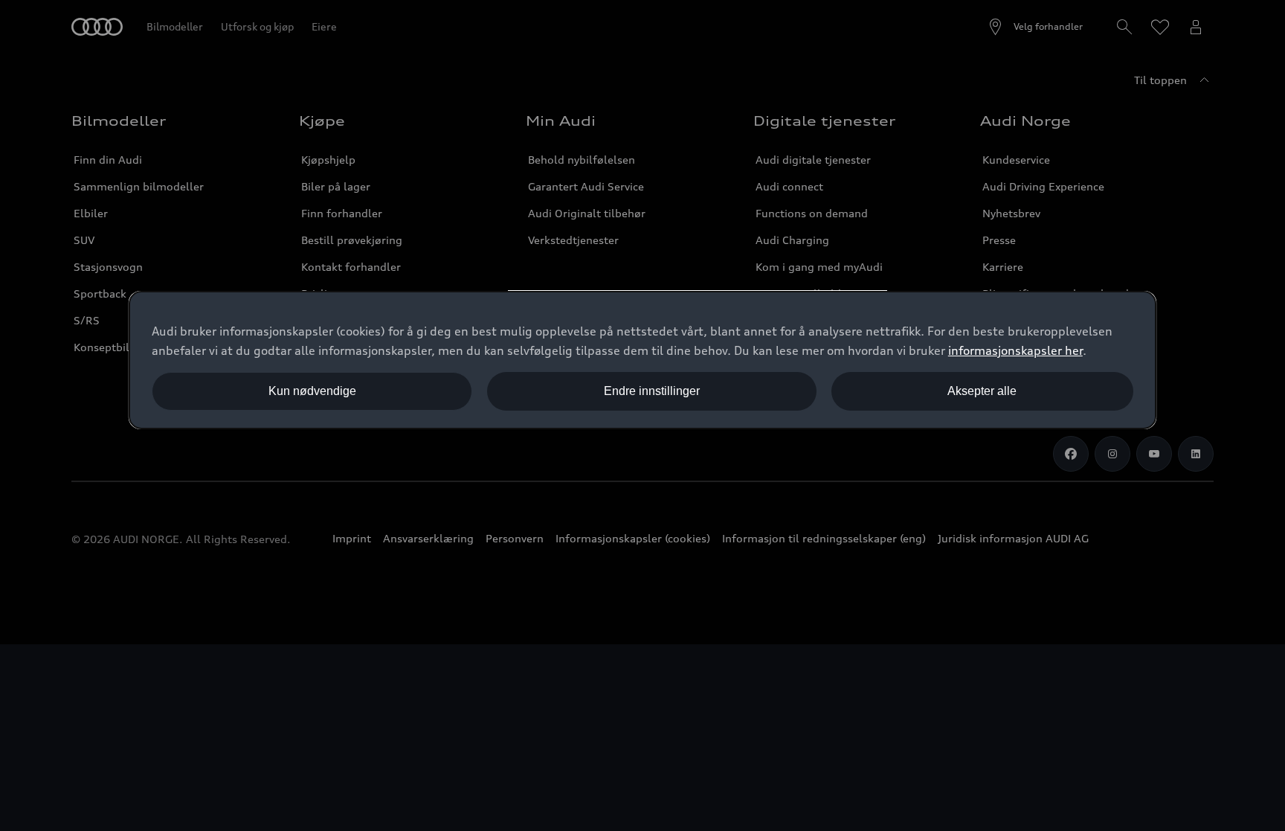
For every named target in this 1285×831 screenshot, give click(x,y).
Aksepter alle (982, 391)
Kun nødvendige (312, 391)
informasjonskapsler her (1015, 350)
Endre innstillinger (652, 391)
